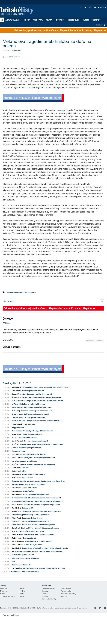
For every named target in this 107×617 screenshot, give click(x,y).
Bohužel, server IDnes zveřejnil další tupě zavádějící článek (42, 444)
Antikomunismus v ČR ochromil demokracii (28, 531)
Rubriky (60, 20)
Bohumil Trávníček (19, 394)
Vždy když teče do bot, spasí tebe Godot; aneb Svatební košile (45, 387)
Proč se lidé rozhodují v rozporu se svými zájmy (42, 504)
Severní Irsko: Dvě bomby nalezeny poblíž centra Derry (32, 431)
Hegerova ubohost (29, 538)
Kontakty (45, 591)
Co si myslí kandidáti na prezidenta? (36, 494)
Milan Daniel (16, 434)
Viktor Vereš (16, 518)
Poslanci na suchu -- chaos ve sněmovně (39, 535)
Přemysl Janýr (17, 424)
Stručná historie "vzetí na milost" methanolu (28, 484)
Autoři (86, 20)
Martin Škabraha (18, 541)
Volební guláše (28, 491)
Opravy (44, 593)
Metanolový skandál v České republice (21, 292)
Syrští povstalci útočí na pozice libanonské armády (30, 414)
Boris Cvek (16, 528)
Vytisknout (10, 301)
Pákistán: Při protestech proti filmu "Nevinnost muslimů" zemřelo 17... (38, 421)
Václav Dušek (17, 491)
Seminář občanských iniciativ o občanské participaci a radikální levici (37, 501)
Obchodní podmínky (49, 599)
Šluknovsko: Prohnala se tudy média (25, 558)
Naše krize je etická (19, 471)
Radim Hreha (17, 538)
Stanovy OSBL (66, 588)
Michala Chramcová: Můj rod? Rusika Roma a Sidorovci (44, 568)
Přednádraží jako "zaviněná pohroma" (39, 541)
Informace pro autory (68, 593)
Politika (22, 591)
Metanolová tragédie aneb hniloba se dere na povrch (42, 511)
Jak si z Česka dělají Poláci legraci (24, 437)
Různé (22, 596)
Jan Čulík (15, 444)
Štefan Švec (16, 478)
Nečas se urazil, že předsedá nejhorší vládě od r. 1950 (32, 407)
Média (22, 593)
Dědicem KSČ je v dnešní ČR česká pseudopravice (40, 528)
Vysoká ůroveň (27, 478)
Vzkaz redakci (66, 591)
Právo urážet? (27, 508)
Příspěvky (95, 20)
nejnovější (90, 340)
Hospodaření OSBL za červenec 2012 (25, 571)
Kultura (2, 593)
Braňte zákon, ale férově (33, 544)
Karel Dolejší (16, 387)
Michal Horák (17, 50)
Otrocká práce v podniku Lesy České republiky (29, 454)
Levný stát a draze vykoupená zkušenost (39, 457)
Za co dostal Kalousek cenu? (32, 518)
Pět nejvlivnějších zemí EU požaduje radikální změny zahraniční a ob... (37, 551)
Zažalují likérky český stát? (32, 434)
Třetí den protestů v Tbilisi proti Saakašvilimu (28, 417)
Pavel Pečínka (17, 494)
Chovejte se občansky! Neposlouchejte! (26, 447)
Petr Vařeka (16, 521)
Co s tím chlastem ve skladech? (36, 441)
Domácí (22, 588)
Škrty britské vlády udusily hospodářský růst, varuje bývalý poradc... (37, 397)
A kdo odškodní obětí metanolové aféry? (36, 521)
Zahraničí (3, 588)
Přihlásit (102, 7)
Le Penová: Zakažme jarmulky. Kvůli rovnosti (28, 404)
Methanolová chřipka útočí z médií (24, 488)
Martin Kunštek (17, 441)
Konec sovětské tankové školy (33, 474)
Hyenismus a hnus (19, 451)
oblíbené (100, 340)
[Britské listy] (33, 98)
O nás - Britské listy (48, 588)
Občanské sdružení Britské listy (25, 608)
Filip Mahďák (16, 468)
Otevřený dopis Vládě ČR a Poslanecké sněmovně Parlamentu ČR (36, 498)
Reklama (45, 596)
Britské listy (18, 11)
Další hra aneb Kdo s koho (21, 565)
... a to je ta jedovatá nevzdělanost (24, 461)
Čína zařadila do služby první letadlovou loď (28, 390)
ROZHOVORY (38, 20)
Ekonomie (3, 591)
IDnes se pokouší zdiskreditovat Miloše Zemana (37, 464)
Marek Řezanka (17, 457)
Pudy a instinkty (30, 424)
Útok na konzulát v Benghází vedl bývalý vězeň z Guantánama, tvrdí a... (38, 401)
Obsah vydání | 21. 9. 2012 (17, 383)
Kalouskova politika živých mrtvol (39, 394)
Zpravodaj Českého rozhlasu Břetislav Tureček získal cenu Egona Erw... (38, 481)
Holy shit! (25, 468)
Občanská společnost (7, 596)
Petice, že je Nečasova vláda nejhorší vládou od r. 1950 (32, 411)
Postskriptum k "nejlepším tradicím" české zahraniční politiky (45, 548)
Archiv (27, 20)
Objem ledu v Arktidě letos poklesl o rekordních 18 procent (33, 524)
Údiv (13, 561)
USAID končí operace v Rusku (23, 555)
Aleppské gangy (18, 427)
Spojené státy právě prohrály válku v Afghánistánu (30, 514)
